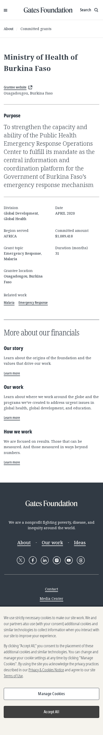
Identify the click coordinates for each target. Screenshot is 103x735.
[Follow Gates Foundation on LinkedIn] (44, 560)
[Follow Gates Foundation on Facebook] (32, 560)
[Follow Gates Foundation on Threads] (80, 560)
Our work (52, 542)
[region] (51, 671)
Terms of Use (13, 676)
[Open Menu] (5, 10)
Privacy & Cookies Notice (46, 670)
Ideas (80, 542)
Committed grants (36, 28)
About (9, 28)
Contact (51, 589)
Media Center (51, 598)
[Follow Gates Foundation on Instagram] (56, 560)
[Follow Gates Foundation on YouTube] (68, 560)
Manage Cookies (51, 693)
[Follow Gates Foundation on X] (20, 560)
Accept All (51, 711)
